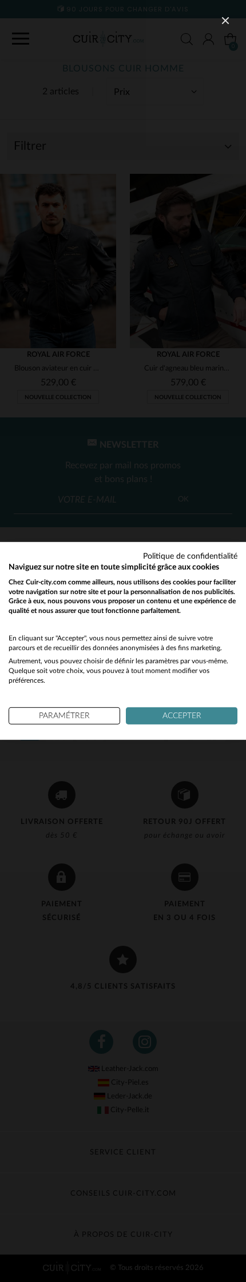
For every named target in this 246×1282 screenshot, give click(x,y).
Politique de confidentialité (190, 556)
